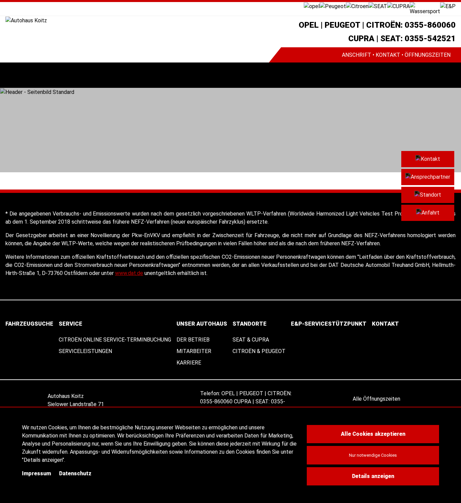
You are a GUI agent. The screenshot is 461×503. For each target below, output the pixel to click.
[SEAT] (378, 6)
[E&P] (448, 6)
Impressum (36, 473)
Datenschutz (75, 473)
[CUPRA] (398, 6)
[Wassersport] (425, 8)
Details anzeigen (373, 476)
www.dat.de (129, 273)
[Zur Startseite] (137, 20)
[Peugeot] (333, 6)
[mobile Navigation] (12, 75)
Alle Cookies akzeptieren (373, 434)
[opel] (312, 6)
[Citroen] (357, 6)
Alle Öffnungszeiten (377, 399)
